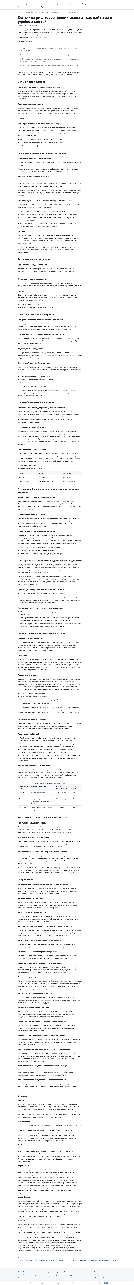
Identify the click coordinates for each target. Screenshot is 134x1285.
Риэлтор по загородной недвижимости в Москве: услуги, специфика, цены (94, 1260)
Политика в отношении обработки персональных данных (42, 1272)
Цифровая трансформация (91, 4)
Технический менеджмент (71, 4)
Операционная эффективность (28, 7)
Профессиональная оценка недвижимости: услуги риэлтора (41, 1259)
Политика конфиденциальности (104, 1272)
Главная (20, 12)
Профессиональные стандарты (49, 4)
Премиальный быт (47, 7)
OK (106, 1283)
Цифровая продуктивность (27, 4)
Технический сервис (102, 1278)
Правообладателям (24, 1275)
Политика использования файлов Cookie (78, 1272)
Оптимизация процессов (64, 1278)
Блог (19, 1272)
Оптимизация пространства (83, 1278)
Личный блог (29, 12)
